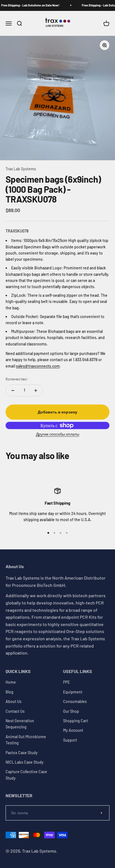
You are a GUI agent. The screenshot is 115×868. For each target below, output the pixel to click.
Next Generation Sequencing (20, 723)
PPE (66, 682)
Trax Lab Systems (21, 168)
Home (11, 682)
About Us (13, 701)
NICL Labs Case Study (25, 762)
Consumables (75, 701)
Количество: (17, 379)
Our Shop (71, 711)
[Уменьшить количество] (13, 390)
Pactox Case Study (22, 752)
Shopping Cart (75, 720)
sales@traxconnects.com (38, 366)
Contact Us (15, 711)
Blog (9, 692)
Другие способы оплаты (57, 434)
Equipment (72, 692)
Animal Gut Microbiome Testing (26, 739)
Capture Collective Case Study (26, 774)
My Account (73, 730)
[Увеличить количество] (36, 390)
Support (70, 740)
